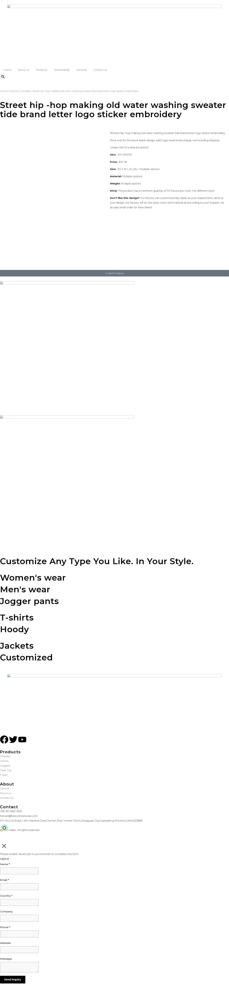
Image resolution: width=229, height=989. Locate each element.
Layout (4, 858)
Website (5, 943)
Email (4, 880)
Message (6, 958)
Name (5, 864)
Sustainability (62, 69)
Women (14, 91)
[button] (3, 76)
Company (6, 911)
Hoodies (26, 91)
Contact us (100, 69)
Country (6, 895)
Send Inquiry (12, 979)
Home (7, 69)
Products (41, 69)
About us (23, 69)
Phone (5, 927)
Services (81, 69)
